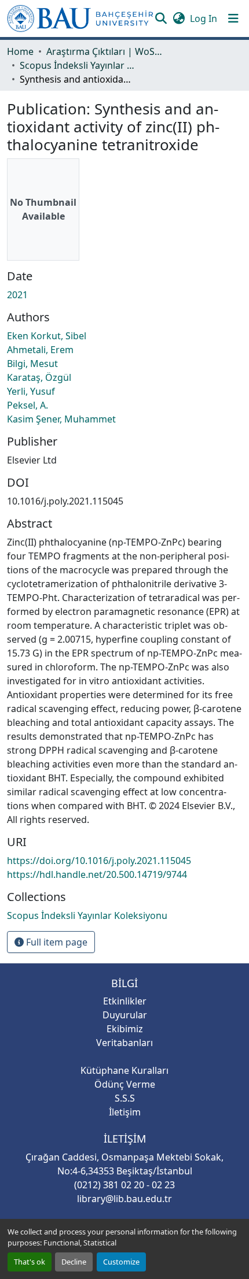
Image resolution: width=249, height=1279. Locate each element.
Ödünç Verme (124, 1084)
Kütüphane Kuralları (124, 1070)
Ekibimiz (125, 1028)
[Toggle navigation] (233, 18)
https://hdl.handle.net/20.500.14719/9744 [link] (97, 874)
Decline (73, 1261)
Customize (121, 1261)
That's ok (29, 1261)
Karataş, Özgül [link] (39, 377)
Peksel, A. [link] (27, 405)
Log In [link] (203, 18)
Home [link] (20, 51)
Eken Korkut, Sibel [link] (46, 335)
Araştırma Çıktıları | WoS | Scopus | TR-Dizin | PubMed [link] (104, 51)
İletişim (125, 1112)
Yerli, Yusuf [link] (31, 391)
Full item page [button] (55, 942)
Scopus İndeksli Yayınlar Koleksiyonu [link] (78, 65)
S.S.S (125, 1098)
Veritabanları (124, 1042)
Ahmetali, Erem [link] (40, 349)
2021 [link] (17, 294)
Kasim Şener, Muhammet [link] (61, 419)
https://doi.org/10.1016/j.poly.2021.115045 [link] (99, 860)
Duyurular (124, 1015)
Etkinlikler (125, 1001)
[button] (80, 18)
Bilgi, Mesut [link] (32, 363)
